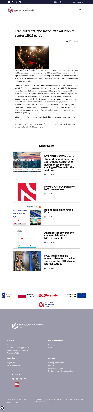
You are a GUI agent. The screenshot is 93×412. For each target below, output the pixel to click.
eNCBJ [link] (55, 2)
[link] (2, 408)
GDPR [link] (52, 402)
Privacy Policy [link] (41, 402)
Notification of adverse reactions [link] (61, 371)
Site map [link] (39, 399)
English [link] (79, 2)
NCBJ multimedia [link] (14, 365)
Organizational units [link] (56, 368)
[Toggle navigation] (82, 10)
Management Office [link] (56, 363)
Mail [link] (50, 347)
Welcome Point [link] (13, 353)
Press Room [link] (53, 365)
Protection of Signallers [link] (54, 399)
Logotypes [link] (11, 363)
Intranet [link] (51, 345)
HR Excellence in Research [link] (17, 350)
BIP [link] (61, 2)
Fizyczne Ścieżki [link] (24, 124)
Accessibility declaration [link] (74, 399)
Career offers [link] (12, 345)
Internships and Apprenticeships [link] (20, 347)
